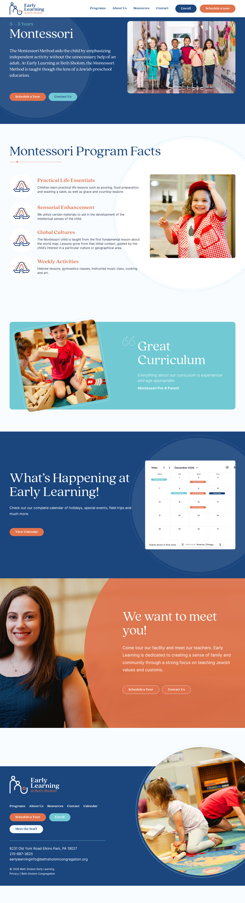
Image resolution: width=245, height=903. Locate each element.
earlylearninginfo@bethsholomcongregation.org (49, 859)
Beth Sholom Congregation (38, 873)
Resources (141, 8)
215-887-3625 (21, 854)
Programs (98, 8)
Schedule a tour (218, 8)
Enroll (186, 8)
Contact (162, 8)
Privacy (14, 873)
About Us (119, 8)
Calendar (90, 806)
